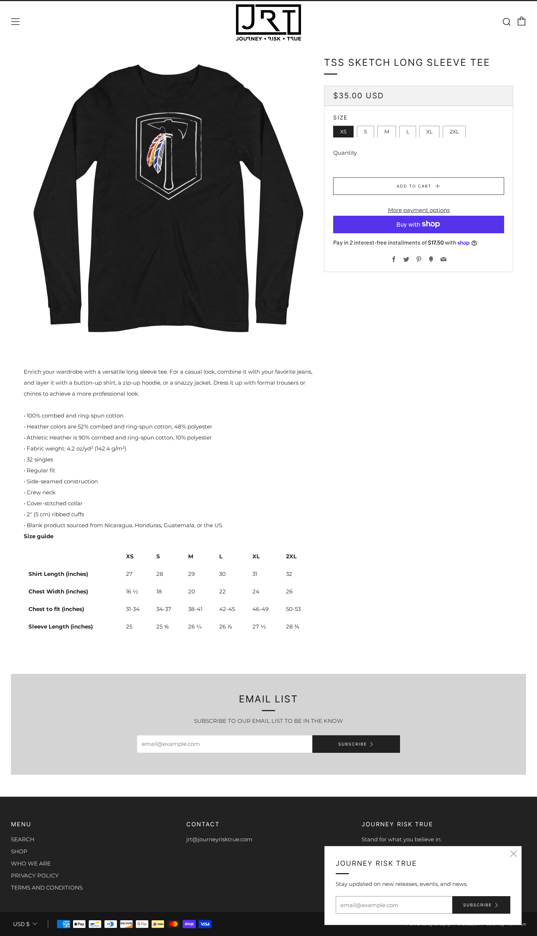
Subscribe (352, 744)
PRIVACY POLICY (35, 875)
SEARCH (22, 839)
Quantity (345, 152)
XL (429, 131)
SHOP (19, 851)
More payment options (419, 209)
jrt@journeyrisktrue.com (219, 839)
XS (343, 131)
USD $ (21, 924)
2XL (454, 131)
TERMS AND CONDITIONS (47, 887)
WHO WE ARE (31, 863)
